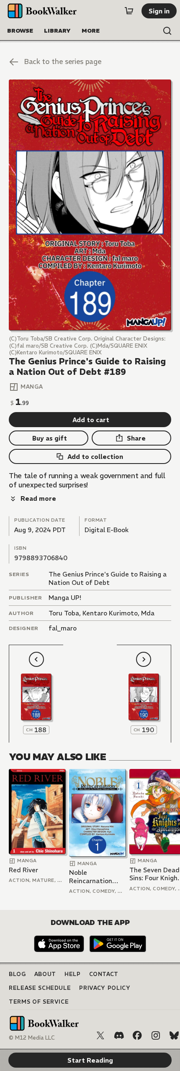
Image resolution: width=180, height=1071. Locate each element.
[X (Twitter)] (100, 1035)
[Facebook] (137, 1035)
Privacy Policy (104, 988)
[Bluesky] (174, 1035)
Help (72, 974)
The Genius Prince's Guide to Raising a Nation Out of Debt (108, 578)
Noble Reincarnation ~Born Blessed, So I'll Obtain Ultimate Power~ (96, 877)
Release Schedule (40, 988)
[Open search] (167, 31)
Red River (23, 870)
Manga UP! (65, 598)
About (45, 974)
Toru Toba (64, 613)
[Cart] (129, 11)
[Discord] (119, 1035)
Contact (104, 974)
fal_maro (63, 628)
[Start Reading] (90, 204)
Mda (147, 613)
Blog (17, 974)
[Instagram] (156, 1035)
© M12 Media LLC (32, 1037)
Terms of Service (39, 1001)
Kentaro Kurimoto (110, 613)
